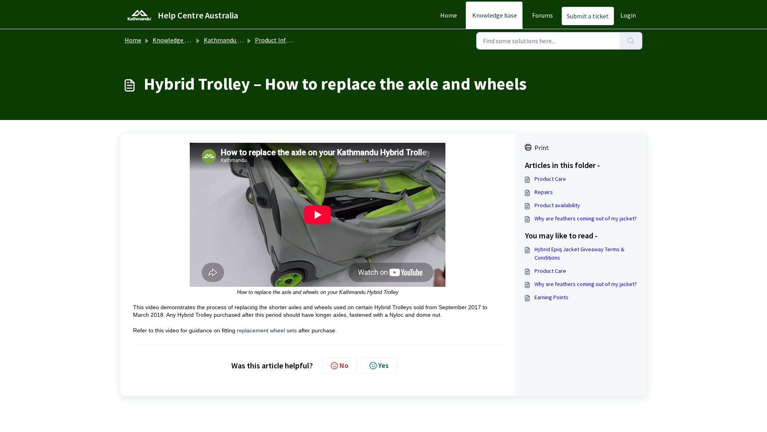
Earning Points (551, 297)
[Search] (631, 41)
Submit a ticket (588, 16)
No (344, 365)
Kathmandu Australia (233, 40)
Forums (542, 15)
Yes (383, 365)
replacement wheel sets (267, 330)
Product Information (283, 40)
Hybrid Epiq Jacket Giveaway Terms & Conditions (579, 253)
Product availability (557, 205)
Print (542, 148)
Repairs (544, 192)
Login (628, 15)
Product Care (550, 178)
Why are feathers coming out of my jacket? (586, 218)
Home (448, 15)
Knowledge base (494, 15)
